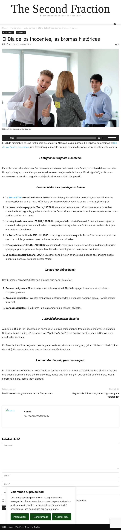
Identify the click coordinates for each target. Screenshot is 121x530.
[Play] (6, 137)
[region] (41, 505)
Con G (5, 44)
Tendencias (16, 28)
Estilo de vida (29, 28)
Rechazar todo (40, 516)
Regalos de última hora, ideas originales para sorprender (95, 395)
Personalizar (19, 516)
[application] (60, 138)
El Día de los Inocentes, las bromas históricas (51, 39)
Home (5, 28)
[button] (115, 24)
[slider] (112, 137)
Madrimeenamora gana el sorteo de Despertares (27, 393)
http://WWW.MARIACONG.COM (36, 416)
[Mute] (105, 137)
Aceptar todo (62, 516)
